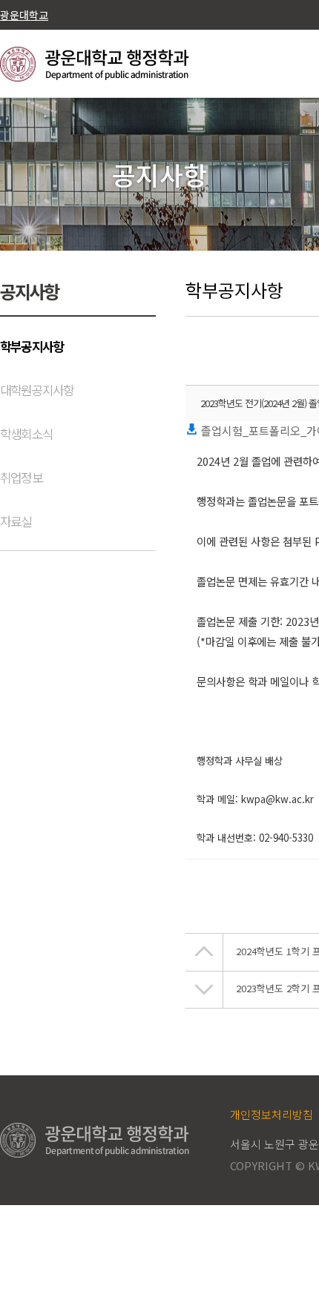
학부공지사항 (31, 346)
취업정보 (21, 477)
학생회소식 (26, 433)
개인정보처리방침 (271, 1114)
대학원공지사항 (36, 389)
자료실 (16, 521)
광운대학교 (24, 14)
